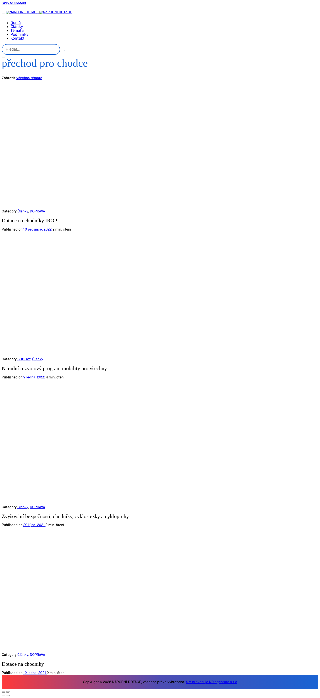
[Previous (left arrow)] (3, 695)
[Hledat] (62, 50)
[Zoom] (8, 692)
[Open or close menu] (3, 13)
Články (22, 211)
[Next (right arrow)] (8, 695)
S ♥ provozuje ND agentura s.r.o (211, 682)
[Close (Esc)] (3, 692)
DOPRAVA (37, 211)
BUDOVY (23, 359)
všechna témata (29, 78)
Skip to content (14, 3)
